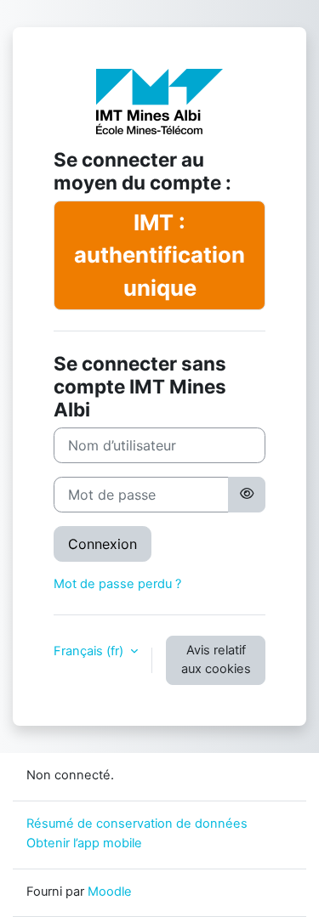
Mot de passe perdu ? (117, 584)
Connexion (102, 543)
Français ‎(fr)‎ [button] (90, 651)
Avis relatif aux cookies (216, 659)
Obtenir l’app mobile (84, 843)
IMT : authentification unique (159, 255)
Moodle (110, 891)
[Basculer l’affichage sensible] (246, 494)
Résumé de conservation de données (137, 823)
